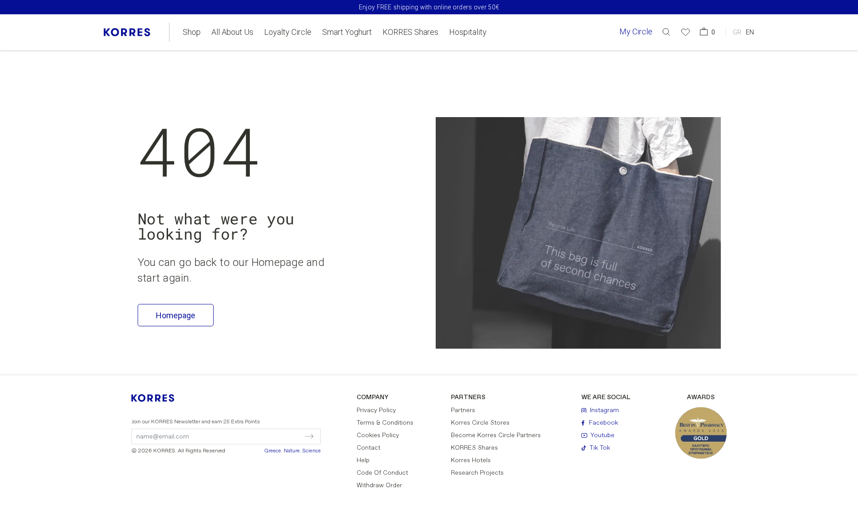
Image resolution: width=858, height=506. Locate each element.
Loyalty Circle (287, 32)
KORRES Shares (410, 32)
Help (363, 460)
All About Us (232, 32)
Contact (368, 448)
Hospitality (468, 32)
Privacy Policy (376, 410)
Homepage (175, 315)
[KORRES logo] (127, 32)
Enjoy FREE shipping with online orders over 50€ (429, 7)
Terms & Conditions (385, 423)
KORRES (158, 398)
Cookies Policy (378, 435)
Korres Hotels (471, 460)
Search (623, 68)
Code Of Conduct (382, 473)
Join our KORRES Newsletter (195, 422)
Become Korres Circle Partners (496, 435)
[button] (666, 32)
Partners (463, 410)
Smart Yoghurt (347, 32)
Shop (192, 32)
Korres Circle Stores (480, 423)
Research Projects (477, 473)
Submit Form (270, 436)
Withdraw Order (379, 485)
